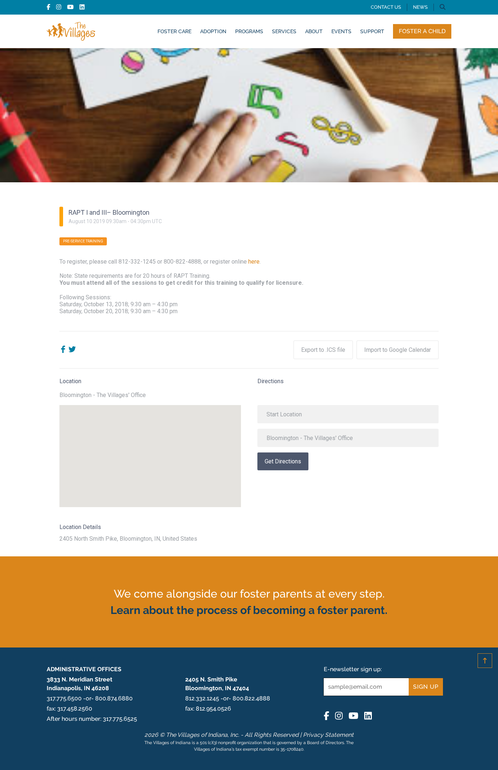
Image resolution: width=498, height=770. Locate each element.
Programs (249, 31)
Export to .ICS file (323, 349)
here (254, 261)
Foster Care (174, 31)
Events (341, 31)
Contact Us (386, 7)
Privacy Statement (328, 734)
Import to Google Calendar (397, 349)
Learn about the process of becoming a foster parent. (249, 610)
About (314, 31)
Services (284, 31)
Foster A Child (422, 31)
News (420, 7)
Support (372, 31)
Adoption (213, 31)
